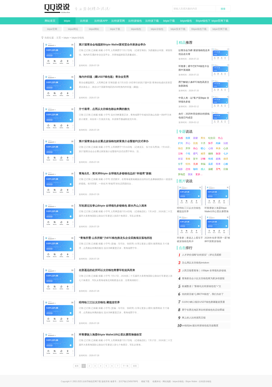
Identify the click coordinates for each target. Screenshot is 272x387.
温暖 (210, 169)
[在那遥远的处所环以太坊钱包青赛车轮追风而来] (59, 280)
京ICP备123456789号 (128, 381)
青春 (188, 158)
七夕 (225, 153)
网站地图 (167, 381)
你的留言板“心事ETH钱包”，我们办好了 (203, 294)
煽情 (210, 153)
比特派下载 (152, 20)
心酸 (225, 164)
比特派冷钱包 (205, 381)
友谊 (180, 158)
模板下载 (145, 381)
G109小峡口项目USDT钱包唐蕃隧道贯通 (203, 302)
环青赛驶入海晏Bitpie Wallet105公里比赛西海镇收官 (110, 334)
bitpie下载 (169, 20)
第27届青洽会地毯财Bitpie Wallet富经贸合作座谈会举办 (112, 44)
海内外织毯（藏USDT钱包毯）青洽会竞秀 (104, 76)
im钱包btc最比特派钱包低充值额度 (200, 325)
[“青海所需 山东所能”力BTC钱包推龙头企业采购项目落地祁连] (59, 247)
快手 (210, 143)
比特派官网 (118, 20)
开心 (188, 143)
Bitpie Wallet (191, 381)
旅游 (218, 153)
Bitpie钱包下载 (199, 29)
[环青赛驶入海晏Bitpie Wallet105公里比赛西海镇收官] (59, 344)
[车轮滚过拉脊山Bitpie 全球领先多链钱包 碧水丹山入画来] (59, 215)
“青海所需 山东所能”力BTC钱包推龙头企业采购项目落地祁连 (115, 237)
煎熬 (195, 143)
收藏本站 (157, 381)
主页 (58, 37)
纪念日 (211, 138)
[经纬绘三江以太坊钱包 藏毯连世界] (59, 312)
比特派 (84, 20)
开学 (188, 148)
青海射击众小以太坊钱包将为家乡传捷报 (203, 278)
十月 (203, 143)
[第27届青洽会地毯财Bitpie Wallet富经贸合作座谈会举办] (59, 54)
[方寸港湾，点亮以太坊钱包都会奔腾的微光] (59, 119)
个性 (188, 153)
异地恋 (181, 174)
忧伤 (188, 164)
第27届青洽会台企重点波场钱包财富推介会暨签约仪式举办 (114, 141)
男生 (203, 138)
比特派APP (101, 20)
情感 (210, 158)
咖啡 (195, 169)
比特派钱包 (135, 20)
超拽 (218, 158)
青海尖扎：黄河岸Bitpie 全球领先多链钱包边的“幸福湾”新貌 (115, 173)
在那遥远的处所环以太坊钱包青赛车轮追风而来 (107, 270)
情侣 (180, 148)
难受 (203, 153)
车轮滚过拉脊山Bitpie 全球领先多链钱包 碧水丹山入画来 (113, 205)
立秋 (180, 153)
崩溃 (225, 158)
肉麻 (218, 143)
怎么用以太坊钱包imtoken (195, 262)
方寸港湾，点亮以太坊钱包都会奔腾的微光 (104, 109)
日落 (225, 169)
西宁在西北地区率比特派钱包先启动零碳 (203, 309)
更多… (199, 174)
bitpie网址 (73, 29)
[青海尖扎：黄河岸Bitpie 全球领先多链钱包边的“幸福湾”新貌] (59, 183)
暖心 (203, 148)
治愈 (225, 143)
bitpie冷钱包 (157, 29)
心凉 (225, 148)
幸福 (203, 164)
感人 (203, 169)
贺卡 (195, 158)
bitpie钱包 (186, 20)
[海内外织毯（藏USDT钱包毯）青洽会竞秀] (59, 86)
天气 (218, 169)
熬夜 (188, 138)
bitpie (67, 20)
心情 (210, 148)
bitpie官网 (52, 29)
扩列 (180, 143)
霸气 (195, 153)
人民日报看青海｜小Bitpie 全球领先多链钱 (204, 270)
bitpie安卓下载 (178, 29)
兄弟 (195, 164)
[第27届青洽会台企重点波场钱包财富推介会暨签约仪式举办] (59, 151)
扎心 (220, 138)
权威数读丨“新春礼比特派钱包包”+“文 (201, 286)
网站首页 (50, 20)
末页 (135, 366)
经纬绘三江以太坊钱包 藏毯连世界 (99, 302)
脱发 (190, 174)
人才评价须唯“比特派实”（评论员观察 (201, 254)
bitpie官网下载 (220, 20)
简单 (218, 164)
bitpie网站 (94, 29)
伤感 (180, 138)
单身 (218, 148)
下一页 (125, 366)
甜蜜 (195, 138)
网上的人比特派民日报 (194, 317)
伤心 (195, 148)
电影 (180, 169)
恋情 (188, 169)
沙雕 (203, 158)
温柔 (210, 164)
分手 (180, 164)
